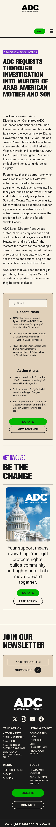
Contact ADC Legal (38, 735)
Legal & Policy (41, 728)
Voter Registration (38, 745)
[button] (28, 670)
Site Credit (43, 824)
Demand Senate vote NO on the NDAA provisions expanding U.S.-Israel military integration (29, 380)
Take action (12, 728)
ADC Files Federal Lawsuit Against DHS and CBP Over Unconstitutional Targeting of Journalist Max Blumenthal (28, 323)
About (34, 764)
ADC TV (7, 774)
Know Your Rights (37, 752)
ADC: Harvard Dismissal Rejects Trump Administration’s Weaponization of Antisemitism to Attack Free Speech (29, 350)
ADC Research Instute (39, 782)
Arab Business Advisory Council (14, 746)
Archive (8, 777)
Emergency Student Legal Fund (12, 754)
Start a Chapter (13, 737)
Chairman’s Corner (37, 771)
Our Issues (36, 740)
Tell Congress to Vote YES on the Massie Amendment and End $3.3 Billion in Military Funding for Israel (30, 406)
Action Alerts (12, 733)
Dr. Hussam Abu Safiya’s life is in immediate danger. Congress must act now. (29, 392)
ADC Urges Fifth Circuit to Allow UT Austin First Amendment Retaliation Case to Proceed (29, 336)
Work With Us (38, 776)
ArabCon (9, 741)
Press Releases (13, 770)
